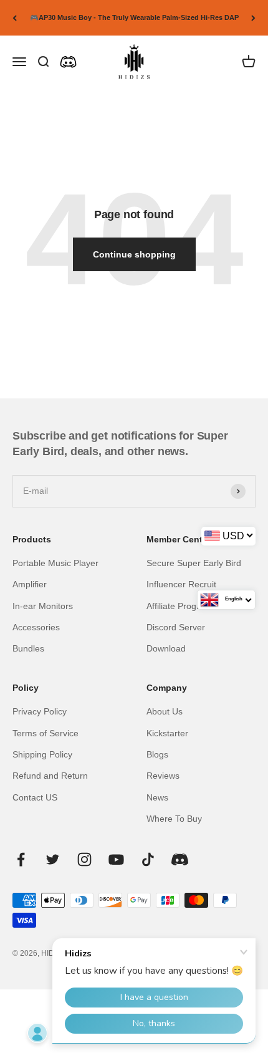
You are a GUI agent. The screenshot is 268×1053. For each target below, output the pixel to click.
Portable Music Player (55, 563)
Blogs (157, 754)
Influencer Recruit (181, 584)
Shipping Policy (42, 754)
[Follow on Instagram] (84, 859)
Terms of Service (45, 733)
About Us (164, 711)
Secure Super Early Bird (193, 563)
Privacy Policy (39, 711)
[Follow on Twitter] (52, 859)
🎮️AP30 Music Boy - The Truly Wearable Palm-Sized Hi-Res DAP (134, 17)
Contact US (34, 797)
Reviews (162, 776)
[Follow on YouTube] (116, 859)
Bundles (28, 648)
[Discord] (68, 62)
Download (166, 648)
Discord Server (175, 627)
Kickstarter (167, 733)
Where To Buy (174, 819)
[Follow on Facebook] (20, 859)
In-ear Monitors (42, 606)
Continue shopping (134, 254)
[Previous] (14, 17)
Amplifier (29, 584)
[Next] (253, 17)
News (157, 797)
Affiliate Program (179, 606)
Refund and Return (50, 776)
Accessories (36, 627)
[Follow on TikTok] (148, 859)
